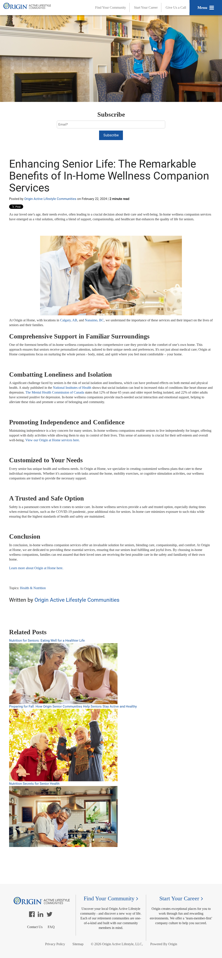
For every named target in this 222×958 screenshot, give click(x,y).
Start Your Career (146, 7)
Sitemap (77, 944)
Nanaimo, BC (94, 320)
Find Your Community (110, 7)
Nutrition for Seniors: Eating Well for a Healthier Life (47, 640)
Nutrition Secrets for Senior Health (34, 784)
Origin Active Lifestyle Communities (50, 199)
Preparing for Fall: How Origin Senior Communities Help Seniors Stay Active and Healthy (73, 706)
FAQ (51, 927)
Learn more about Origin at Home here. (36, 568)
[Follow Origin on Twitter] (49, 915)
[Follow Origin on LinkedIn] (40, 915)
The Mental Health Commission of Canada (54, 392)
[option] (111, 614)
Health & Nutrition (33, 588)
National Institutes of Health (72, 387)
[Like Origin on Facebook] (32, 915)
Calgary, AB (68, 320)
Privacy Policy (55, 944)
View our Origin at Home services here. (52, 440)
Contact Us (34, 927)
